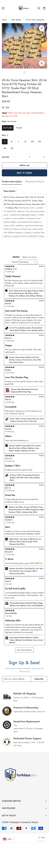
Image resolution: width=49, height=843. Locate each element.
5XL (12, 149)
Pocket (19, 128)
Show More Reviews (24, 650)
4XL (5, 149)
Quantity (5, 156)
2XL (33, 142)
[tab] (9, 191)
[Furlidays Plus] (24, 8)
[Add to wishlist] (42, 28)
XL (26, 142)
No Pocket (8, 128)
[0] (44, 8)
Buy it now (24, 173)
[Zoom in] (42, 63)
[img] (24, 610)
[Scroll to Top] (44, 829)
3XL (40, 142)
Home (4, 19)
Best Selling (16, 19)
